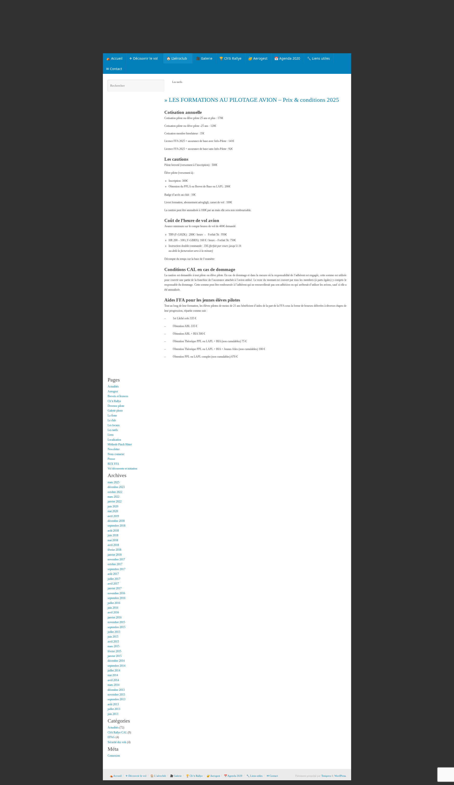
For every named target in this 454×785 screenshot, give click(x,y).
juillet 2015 (114, 632)
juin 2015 (113, 636)
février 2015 (114, 651)
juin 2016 (113, 607)
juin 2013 (113, 714)
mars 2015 (113, 646)
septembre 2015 (116, 627)
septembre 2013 (116, 699)
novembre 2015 (116, 622)
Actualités (113, 386)
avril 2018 (113, 545)
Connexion (114, 755)
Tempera (326, 775)
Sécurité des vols (117, 742)
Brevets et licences (118, 396)
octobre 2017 (115, 564)
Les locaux (114, 425)
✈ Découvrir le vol (136, 775)
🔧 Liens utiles (254, 775)
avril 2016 (113, 612)
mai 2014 (113, 675)
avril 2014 (113, 680)
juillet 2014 (114, 670)
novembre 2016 (116, 593)
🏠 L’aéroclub (158, 775)
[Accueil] (166, 81)
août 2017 (113, 574)
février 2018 (114, 549)
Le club (112, 420)
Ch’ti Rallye (114, 401)
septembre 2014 (116, 665)
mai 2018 (113, 540)
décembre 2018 (116, 521)
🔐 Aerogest (213, 775)
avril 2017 (113, 583)
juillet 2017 (114, 579)
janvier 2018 (115, 554)
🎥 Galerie (176, 775)
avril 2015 (113, 641)
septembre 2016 (116, 598)
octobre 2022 (115, 492)
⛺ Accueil (116, 775)
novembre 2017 (116, 559)
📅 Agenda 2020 (233, 775)
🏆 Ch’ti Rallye (194, 775)
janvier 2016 (115, 617)
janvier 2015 (115, 656)
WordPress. (340, 775)
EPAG (111, 737)
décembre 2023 (116, 487)
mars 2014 (113, 685)
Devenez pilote (116, 406)
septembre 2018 (116, 525)
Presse (111, 459)
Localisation (114, 439)
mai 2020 (113, 511)
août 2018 (113, 530)
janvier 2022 (115, 501)
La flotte (112, 415)
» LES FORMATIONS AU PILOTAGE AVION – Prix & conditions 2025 (251, 99)
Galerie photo (115, 410)
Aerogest (113, 391)
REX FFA (113, 464)
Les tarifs (113, 430)
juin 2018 (113, 535)
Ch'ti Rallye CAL (117, 732)
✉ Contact (272, 775)
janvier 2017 (115, 588)
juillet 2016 (114, 603)
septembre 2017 (116, 569)
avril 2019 (113, 516)
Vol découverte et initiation (122, 468)
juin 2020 (113, 506)
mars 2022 (113, 496)
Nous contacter (116, 454)
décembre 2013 (116, 690)
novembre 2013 (116, 694)
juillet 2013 (114, 709)
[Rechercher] (160, 86)
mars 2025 (113, 482)
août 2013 (113, 704)
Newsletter (114, 449)
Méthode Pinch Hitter (120, 444)
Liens (111, 434)
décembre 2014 (116, 660)
